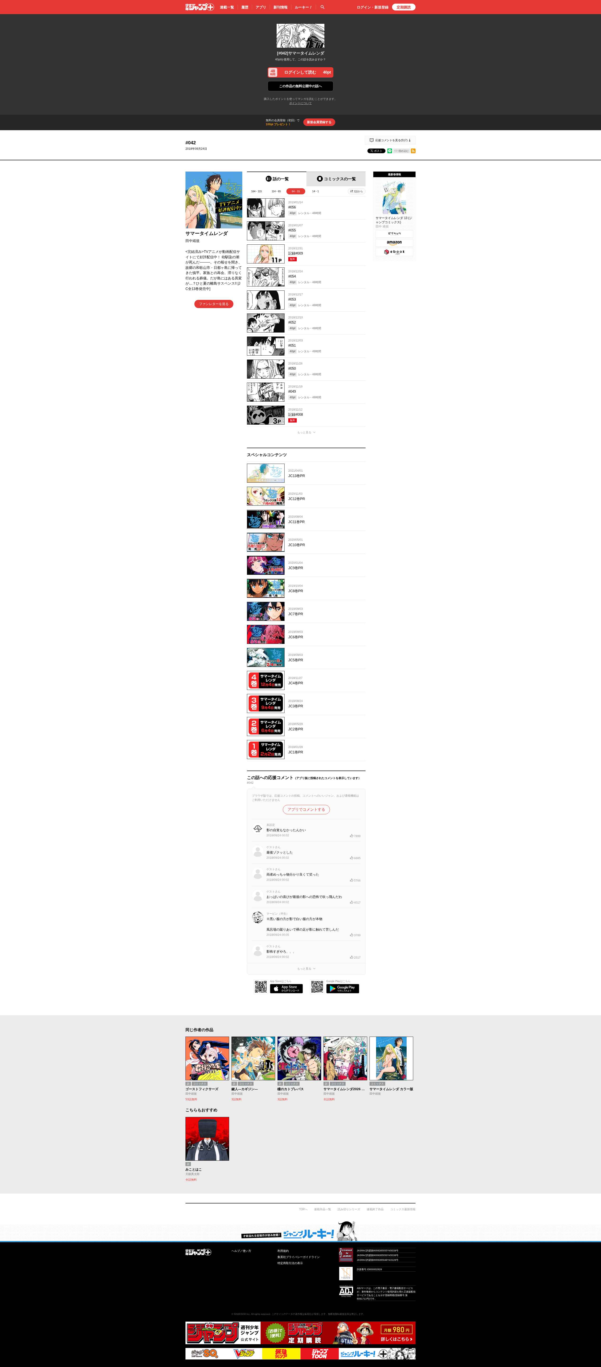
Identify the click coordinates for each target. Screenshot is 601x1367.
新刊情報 (281, 7)
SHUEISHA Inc (242, 1314)
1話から (358, 191)
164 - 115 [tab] (256, 191)
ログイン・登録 (373, 7)
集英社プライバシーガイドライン (298, 1257)
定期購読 (404, 7)
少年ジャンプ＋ (199, 7)
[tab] (276, 179)
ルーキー (303, 7)
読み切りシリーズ (349, 1209)
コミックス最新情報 (403, 1209)
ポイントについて (300, 103)
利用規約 (283, 1251)
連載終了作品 (375, 1209)
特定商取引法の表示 (290, 1263)
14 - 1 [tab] (315, 191)
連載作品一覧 (322, 1209)
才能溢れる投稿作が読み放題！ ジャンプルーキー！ (300, 1231)
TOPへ (303, 1209)
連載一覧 (227, 7)
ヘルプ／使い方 (241, 1251)
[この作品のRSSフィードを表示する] (413, 151)
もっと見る (304, 432)
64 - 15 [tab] (296, 191)
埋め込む (403, 150)
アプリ (261, 7)
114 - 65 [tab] (276, 191)
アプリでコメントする (306, 809)
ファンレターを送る (214, 304)
